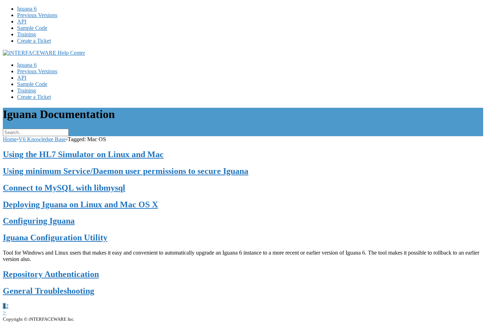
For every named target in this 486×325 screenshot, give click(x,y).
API (21, 21)
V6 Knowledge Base (42, 139)
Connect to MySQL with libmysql (64, 187)
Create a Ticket (34, 41)
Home (10, 139)
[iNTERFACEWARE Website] (44, 53)
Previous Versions (37, 15)
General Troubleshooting (48, 290)
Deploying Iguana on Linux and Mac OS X (80, 204)
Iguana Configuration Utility (55, 237)
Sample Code (32, 28)
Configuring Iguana (39, 220)
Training (26, 34)
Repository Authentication (51, 274)
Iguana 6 (27, 9)
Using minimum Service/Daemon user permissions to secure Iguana (125, 171)
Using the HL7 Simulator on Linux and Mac (83, 154)
